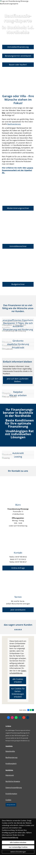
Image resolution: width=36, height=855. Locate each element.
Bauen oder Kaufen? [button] (18, 65)
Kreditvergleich (11, 763)
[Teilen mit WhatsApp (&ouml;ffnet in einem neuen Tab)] (31, 710)
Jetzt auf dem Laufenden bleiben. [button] (17, 380)
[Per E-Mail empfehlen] (27, 717)
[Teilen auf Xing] (33, 710)
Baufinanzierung (14, 124)
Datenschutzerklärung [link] (18, 671)
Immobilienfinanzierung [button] (18, 46)
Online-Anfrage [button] (18, 568)
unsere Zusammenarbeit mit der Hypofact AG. (17, 170)
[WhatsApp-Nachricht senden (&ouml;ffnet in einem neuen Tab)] (16, 717)
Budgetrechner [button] (18, 284)
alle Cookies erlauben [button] (17, 680)
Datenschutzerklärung (14, 788)
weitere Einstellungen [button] (18, 852)
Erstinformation (11, 794)
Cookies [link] (8, 800)
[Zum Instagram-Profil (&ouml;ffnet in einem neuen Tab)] (12, 717)
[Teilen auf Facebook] (28, 710)
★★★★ (17, 629)
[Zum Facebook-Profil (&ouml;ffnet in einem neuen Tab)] (8, 717)
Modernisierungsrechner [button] (18, 208)
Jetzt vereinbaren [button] (18, 609)
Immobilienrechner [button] (18, 246)
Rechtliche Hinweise (13, 781)
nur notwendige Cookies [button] (18, 847)
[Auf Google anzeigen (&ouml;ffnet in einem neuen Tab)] (23, 717)
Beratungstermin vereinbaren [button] (18, 56)
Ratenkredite (10, 751)
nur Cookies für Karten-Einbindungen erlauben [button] (18, 692)
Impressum (10, 775)
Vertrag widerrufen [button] (11, 804)
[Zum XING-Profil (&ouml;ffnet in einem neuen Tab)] (20, 717)
